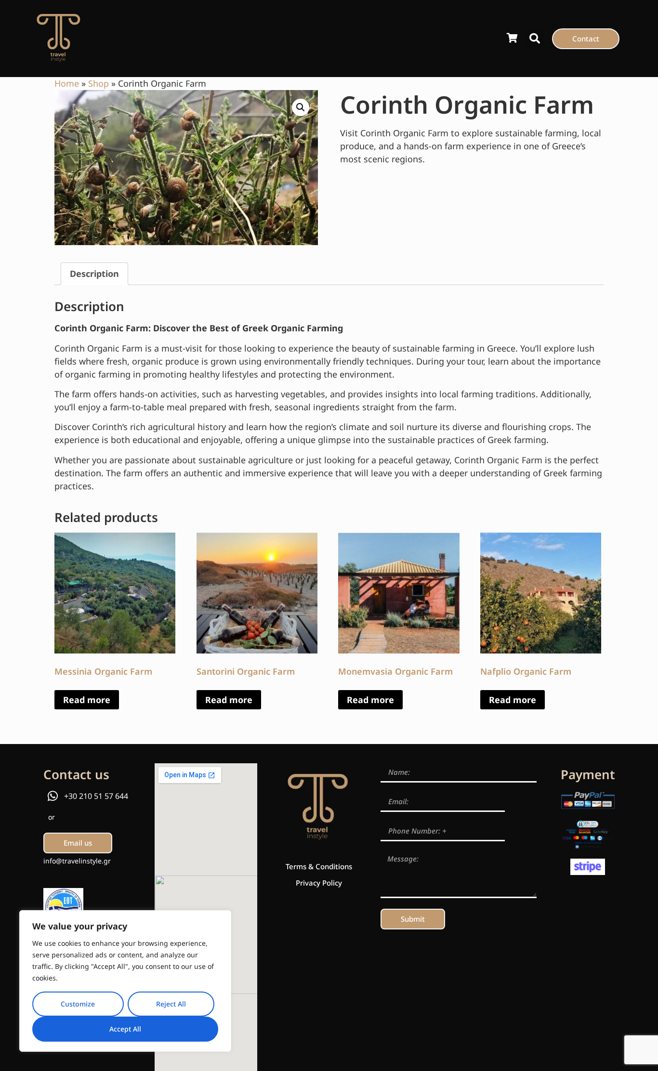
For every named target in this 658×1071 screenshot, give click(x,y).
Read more (86, 699)
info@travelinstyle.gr (77, 860)
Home (66, 83)
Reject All (171, 1003)
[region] (125, 981)
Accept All (125, 1028)
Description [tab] (94, 273)
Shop (98, 83)
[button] (534, 38)
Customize (78, 1003)
